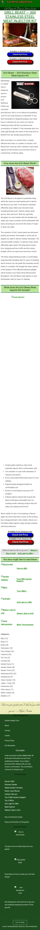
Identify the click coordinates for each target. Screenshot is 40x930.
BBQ (2, 638)
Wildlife (4, 696)
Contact (7, 730)
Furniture (4, 661)
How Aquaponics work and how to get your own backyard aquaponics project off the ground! (19, 904)
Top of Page (20, 922)
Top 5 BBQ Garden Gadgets (15, 797)
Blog (2, 642)
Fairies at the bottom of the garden (17, 822)
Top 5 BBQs (9, 800)
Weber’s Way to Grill (12, 810)
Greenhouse (5, 677)
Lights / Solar (6, 683)
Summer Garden (11, 785)
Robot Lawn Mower (12, 791)
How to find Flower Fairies (13, 817)
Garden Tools (6, 670)
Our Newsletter (10, 745)
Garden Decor (6, 664)
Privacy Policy (9, 740)
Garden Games (6, 667)
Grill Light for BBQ (25, 553)
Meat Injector (10, 807)
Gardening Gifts (7, 674)
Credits (7, 735)
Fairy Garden (5, 651)
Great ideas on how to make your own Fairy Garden (20, 875)
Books (3, 645)
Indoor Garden (6, 680)
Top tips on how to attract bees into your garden (19, 847)
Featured (4, 654)
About (7, 725)
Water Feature (6, 693)
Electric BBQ (9, 781)
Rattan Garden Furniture (14, 788)
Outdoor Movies (11, 794)
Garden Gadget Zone (12, 720)
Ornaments (5, 686)
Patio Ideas (5, 689)
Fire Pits (4, 658)
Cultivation (5, 648)
